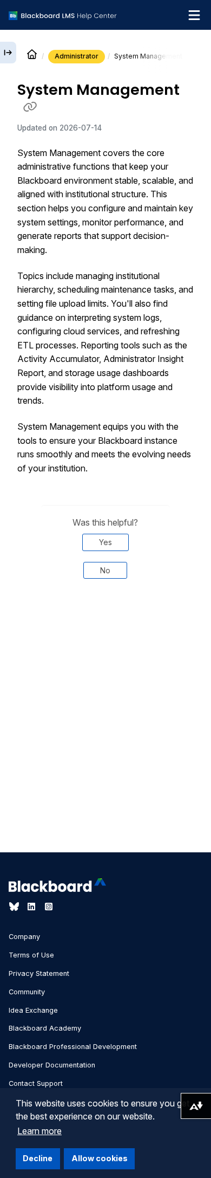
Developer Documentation (52, 1065)
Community (27, 992)
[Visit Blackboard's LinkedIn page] (32, 906)
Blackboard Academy (45, 1028)
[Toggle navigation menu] (194, 15)
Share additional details (105, 624)
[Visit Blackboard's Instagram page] (48, 906)
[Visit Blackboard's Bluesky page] (15, 906)
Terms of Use (31, 955)
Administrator (76, 56)
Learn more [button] (39, 1130)
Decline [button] (37, 1158)
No (105, 570)
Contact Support (36, 1083)
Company (24, 937)
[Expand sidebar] (8, 52)
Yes (105, 542)
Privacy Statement (39, 973)
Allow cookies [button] (99, 1158)
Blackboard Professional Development (73, 1047)
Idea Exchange (33, 1010)
